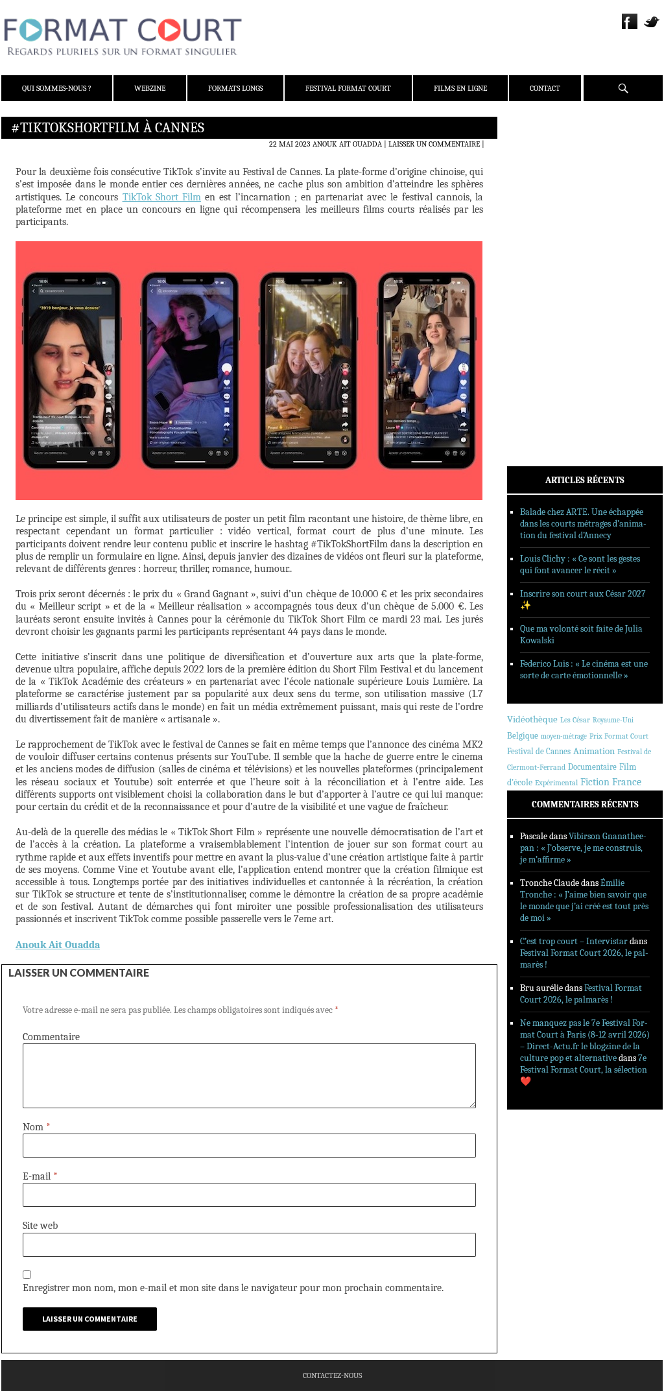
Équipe (537, 174)
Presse (536, 191)
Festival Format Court (348, 88)
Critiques (542, 265)
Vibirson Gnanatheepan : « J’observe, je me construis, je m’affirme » (583, 848)
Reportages (545, 315)
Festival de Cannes (539, 751)
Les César (575, 719)
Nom (37, 1127)
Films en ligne (460, 88)
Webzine (149, 88)
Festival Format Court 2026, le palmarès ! (581, 993)
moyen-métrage (564, 736)
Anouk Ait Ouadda (347, 144)
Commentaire (51, 1037)
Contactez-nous (332, 1375)
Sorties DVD (547, 332)
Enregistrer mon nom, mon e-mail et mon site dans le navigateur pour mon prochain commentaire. (233, 1288)
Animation (594, 751)
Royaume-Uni (613, 720)
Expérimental (556, 782)
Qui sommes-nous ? (56, 88)
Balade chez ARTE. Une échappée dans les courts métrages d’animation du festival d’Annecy (583, 523)
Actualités (545, 248)
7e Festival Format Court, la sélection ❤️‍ (583, 1069)
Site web (40, 1225)
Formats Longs (235, 88)
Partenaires (547, 208)
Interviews (546, 298)
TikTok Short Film (162, 197)
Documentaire (592, 767)
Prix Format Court (618, 736)
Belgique (522, 736)
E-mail (40, 1176)
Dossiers (540, 282)
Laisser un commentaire (434, 144)
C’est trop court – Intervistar (574, 941)
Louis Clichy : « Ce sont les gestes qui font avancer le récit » (580, 564)
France (626, 782)
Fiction (595, 782)
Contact (545, 88)
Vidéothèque (532, 719)
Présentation (550, 157)
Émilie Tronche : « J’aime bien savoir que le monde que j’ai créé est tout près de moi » (584, 900)
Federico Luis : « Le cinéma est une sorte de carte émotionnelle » (584, 669)
